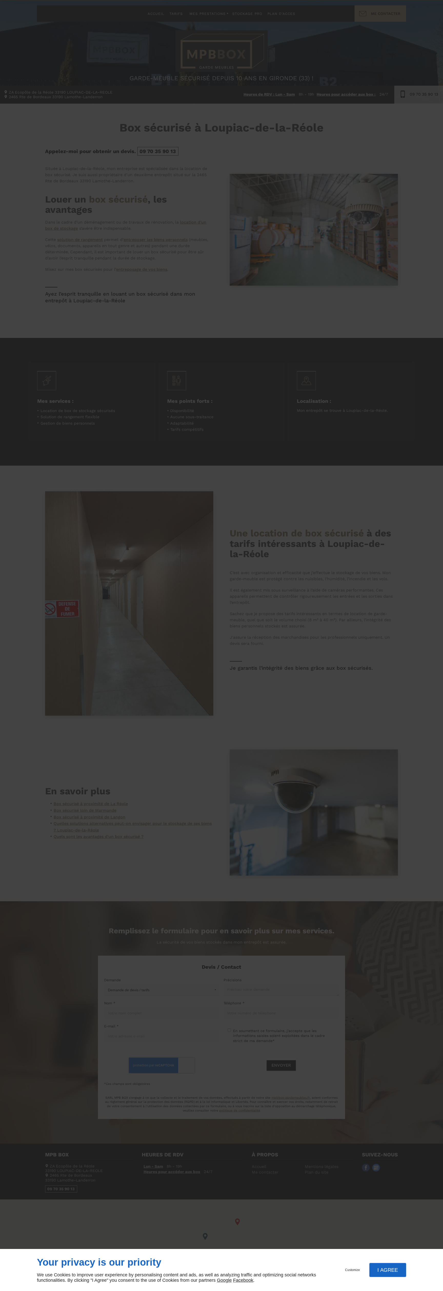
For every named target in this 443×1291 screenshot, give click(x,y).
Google (224, 1280)
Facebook (243, 1280)
